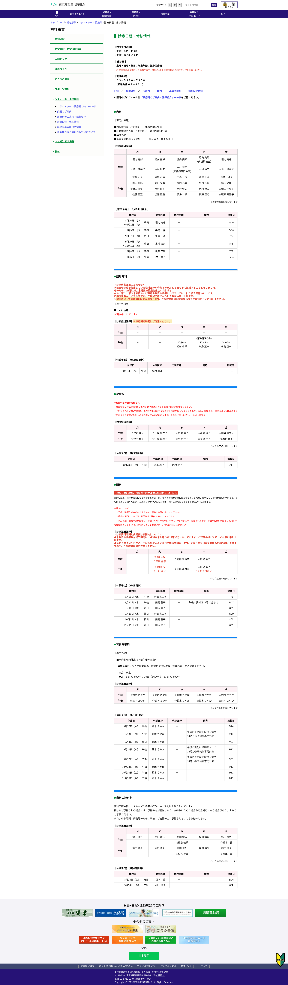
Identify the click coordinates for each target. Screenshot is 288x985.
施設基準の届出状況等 (69, 127)
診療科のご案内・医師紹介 (71, 116)
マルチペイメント (169, 966)
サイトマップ (201, 966)
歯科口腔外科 (195, 90)
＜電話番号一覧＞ (142, 978)
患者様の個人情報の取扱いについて (76, 132)
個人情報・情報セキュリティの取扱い (116, 966)
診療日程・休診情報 (68, 121)
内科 (116, 90)
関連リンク (186, 966)
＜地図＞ (160, 975)
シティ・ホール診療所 (90, 22)
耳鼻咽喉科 (175, 90)
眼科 (159, 90)
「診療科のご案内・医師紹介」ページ (160, 97)
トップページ (57, 22)
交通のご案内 (64, 111)
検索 (214, 4)
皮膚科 (146, 90)
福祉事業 (71, 22)
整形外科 (131, 90)
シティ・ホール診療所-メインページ (76, 106)
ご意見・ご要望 (88, 966)
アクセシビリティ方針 (147, 966)
